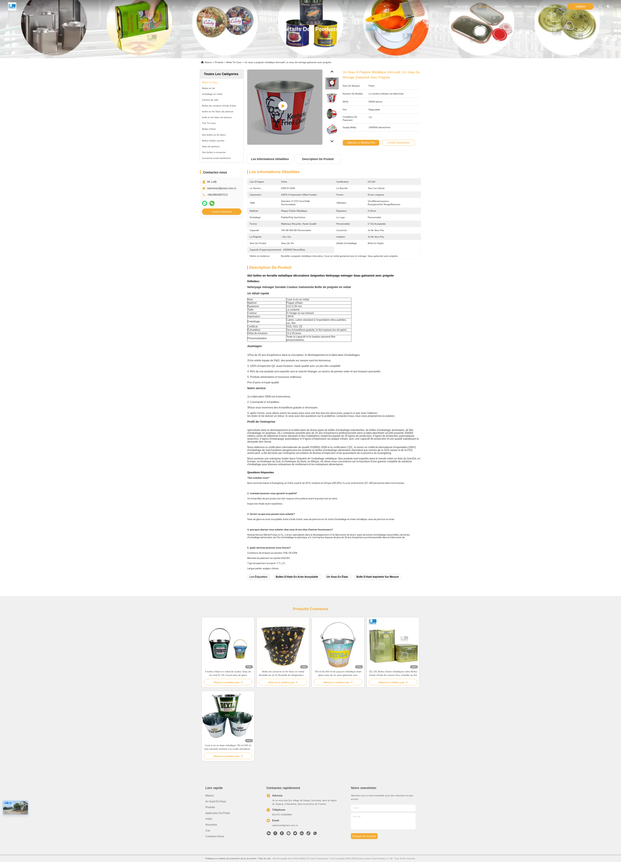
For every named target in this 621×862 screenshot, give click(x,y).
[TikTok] (308, 834)
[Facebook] (282, 834)
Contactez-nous (214, 836)
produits (482, 6)
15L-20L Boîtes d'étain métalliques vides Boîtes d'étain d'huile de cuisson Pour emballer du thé (393, 673)
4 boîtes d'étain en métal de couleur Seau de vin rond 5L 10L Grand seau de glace (228, 673)
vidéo (517, 6)
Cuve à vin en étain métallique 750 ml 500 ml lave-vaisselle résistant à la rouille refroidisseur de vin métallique (228, 747)
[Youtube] (295, 834)
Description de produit (318, 159)
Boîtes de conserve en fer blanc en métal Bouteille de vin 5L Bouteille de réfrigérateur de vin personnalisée (283, 673)
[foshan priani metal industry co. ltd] (12, 6)
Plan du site (265, 858)
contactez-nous (552, 6)
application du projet (502, 6)
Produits (219, 62)
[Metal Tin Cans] (284, 107)
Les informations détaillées (270, 159)
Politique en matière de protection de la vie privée (230, 858)
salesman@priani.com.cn (221, 188)
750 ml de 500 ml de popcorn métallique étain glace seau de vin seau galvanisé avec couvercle (338, 673)
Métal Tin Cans (234, 62)
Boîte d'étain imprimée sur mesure (377, 576)
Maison (449, 6)
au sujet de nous (465, 6)
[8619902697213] (315, 834)
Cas (207, 830)
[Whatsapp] (204, 203)
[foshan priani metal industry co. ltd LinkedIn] (302, 834)
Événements (532, 6)
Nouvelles (211, 824)
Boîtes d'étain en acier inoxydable (297, 576)
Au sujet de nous (215, 801)
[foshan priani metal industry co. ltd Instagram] (288, 834)
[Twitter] (275, 834)
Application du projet (217, 813)
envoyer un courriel (364, 836)
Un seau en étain (337, 576)
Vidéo (208, 819)
